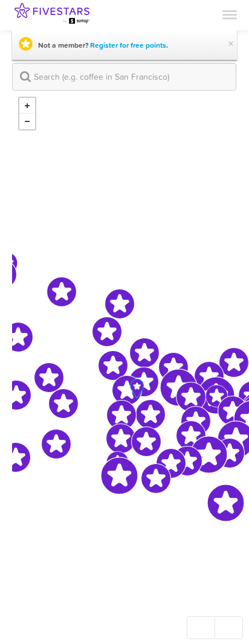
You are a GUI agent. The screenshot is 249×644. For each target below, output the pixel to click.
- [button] (27, 121)
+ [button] (27, 106)
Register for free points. (129, 45)
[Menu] (229, 13)
